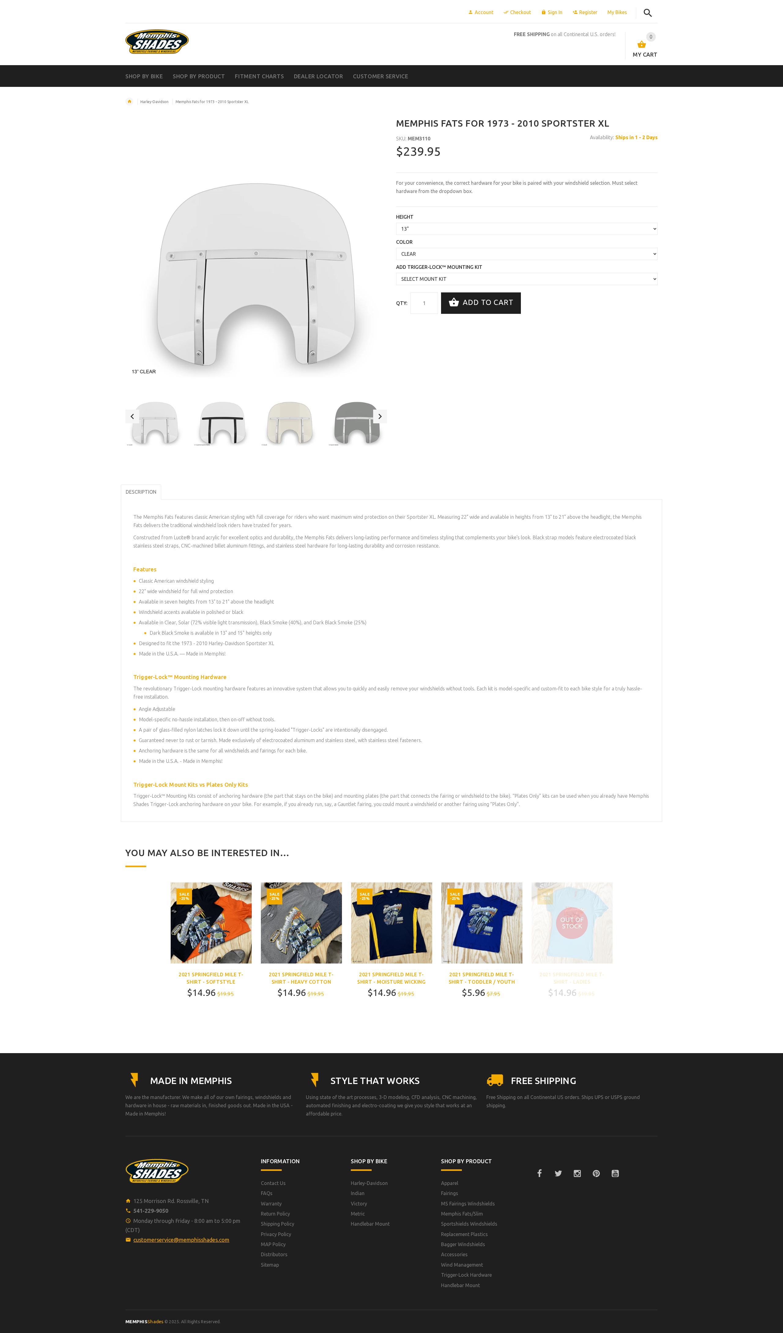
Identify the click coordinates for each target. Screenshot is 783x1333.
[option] (155, 416)
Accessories (454, 1254)
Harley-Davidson (154, 102)
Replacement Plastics (464, 1234)
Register (588, 12)
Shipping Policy (277, 1224)
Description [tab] (141, 492)
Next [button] (380, 416)
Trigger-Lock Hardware (466, 1275)
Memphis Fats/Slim (462, 1213)
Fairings (449, 1193)
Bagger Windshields (463, 1244)
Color (404, 242)
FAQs (267, 1193)
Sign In (555, 12)
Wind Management (462, 1265)
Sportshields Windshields (469, 1224)
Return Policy (275, 1213)
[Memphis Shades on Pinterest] (596, 1174)
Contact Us (273, 1183)
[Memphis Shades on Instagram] (577, 1174)
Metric (358, 1213)
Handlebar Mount (370, 1224)
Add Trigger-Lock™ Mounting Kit (439, 267)
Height (405, 217)
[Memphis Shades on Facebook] (539, 1174)
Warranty (271, 1203)
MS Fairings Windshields (468, 1203)
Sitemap (270, 1265)
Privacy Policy (276, 1234)
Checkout (520, 12)
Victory (359, 1203)
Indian (358, 1193)
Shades (144, 1321)
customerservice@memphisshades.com (181, 1240)
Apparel (449, 1183)
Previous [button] (132, 416)
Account (484, 12)
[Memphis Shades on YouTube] (615, 1174)
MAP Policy (273, 1244)
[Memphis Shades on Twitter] (558, 1174)
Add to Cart (487, 302)
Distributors (274, 1254)
